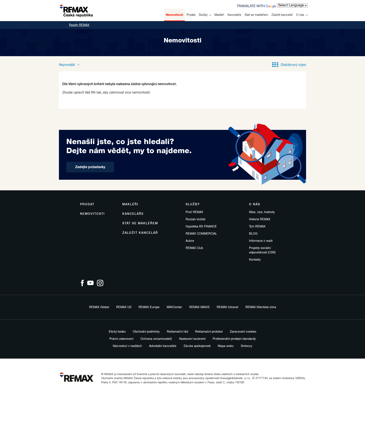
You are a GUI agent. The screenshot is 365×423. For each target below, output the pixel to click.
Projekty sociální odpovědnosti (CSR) (262, 250)
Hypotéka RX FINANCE (201, 226)
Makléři (219, 15)
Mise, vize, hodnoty (262, 212)
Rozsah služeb (195, 219)
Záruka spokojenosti (197, 346)
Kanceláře (234, 15)
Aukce (190, 240)
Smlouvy (246, 346)
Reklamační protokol (209, 331)
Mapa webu (226, 346)
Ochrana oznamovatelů (156, 338)
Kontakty (255, 259)
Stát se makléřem (256, 15)
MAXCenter (174, 307)
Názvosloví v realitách (127, 346)
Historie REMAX (259, 219)
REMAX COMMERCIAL (201, 233)
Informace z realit (260, 240)
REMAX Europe (149, 307)
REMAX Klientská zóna (260, 307)
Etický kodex (117, 331)
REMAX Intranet (227, 307)
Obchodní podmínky (146, 331)
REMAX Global (99, 307)
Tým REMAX (257, 226)
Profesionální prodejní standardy (234, 338)
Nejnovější (67, 65)
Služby (203, 15)
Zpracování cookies (243, 331)
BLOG (253, 233)
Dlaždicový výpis (293, 65)
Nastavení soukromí (192, 338)
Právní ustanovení (121, 338)
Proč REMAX (194, 212)
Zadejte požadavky (90, 167)
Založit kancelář (282, 15)
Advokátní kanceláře (162, 346)
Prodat (191, 15)
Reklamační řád (177, 331)
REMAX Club (194, 248)
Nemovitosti (174, 15)
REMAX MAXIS (199, 307)
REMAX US (123, 307)
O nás (300, 15)
